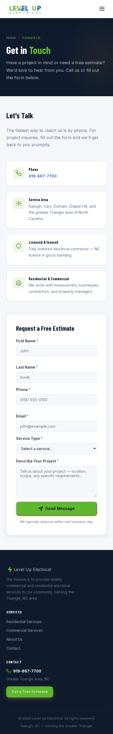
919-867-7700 (43, 176)
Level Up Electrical (32, 569)
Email (22, 416)
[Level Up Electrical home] (25, 9)
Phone (23, 390)
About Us (14, 639)
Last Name (27, 367)
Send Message (60, 508)
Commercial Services (24, 630)
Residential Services (24, 621)
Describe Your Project (37, 461)
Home (11, 37)
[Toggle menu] (102, 9)
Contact (13, 648)
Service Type (29, 438)
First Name (27, 341)
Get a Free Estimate (30, 692)
